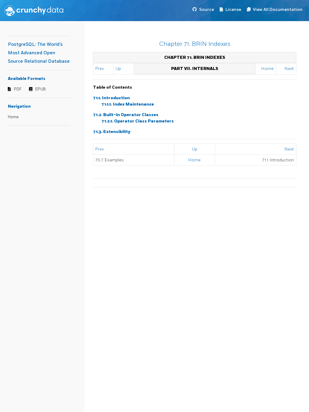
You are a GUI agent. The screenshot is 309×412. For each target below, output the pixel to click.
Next (289, 68)
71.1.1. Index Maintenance (127, 104)
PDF (18, 89)
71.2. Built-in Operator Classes (125, 114)
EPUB (40, 89)
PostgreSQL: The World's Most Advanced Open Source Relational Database (39, 53)
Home (13, 117)
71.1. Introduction (111, 97)
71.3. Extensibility (111, 131)
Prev (99, 68)
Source (206, 9)
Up (118, 68)
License (233, 9)
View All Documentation (278, 9)
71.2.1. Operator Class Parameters (137, 121)
